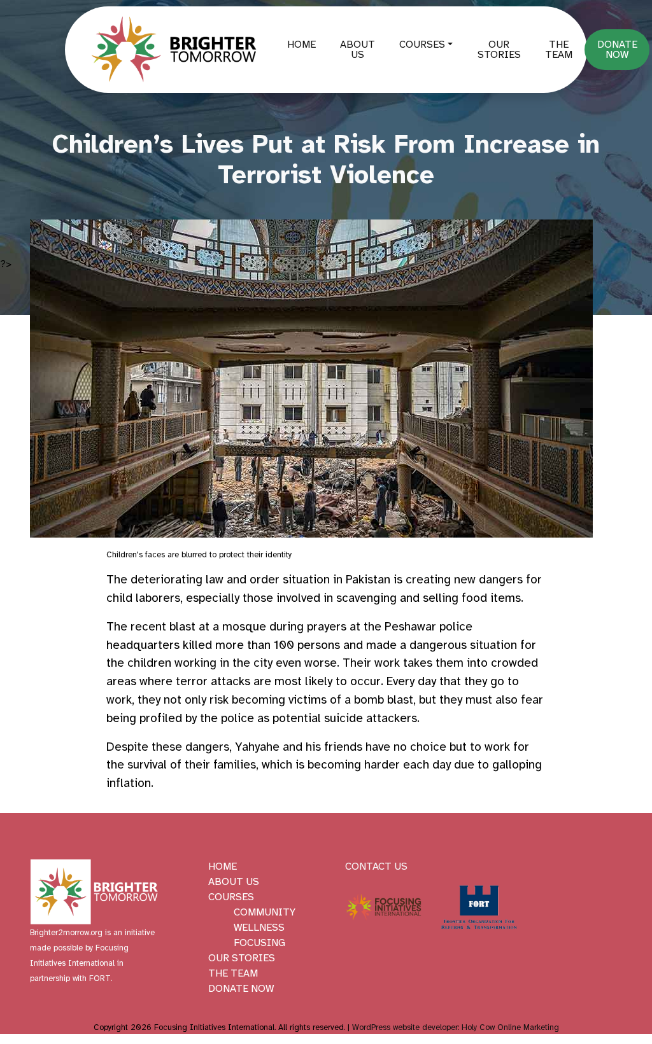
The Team (558, 49)
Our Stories (499, 49)
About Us (357, 49)
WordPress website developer (405, 1027)
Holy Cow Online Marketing (510, 1027)
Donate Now (617, 49)
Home (301, 44)
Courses (422, 44)
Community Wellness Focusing (264, 927)
